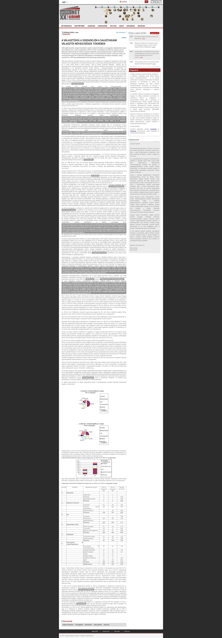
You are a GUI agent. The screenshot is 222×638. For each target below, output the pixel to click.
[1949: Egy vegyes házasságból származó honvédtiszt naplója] (127, 11)
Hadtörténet (79, 26)
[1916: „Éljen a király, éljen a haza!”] (106, 23)
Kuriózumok (102, 26)
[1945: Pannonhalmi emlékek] (124, 14)
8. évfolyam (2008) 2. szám (70, 32)
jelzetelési (153, 129)
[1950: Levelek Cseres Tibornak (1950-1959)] (127, 20)
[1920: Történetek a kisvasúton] (108, 14)
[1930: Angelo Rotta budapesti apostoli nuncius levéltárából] (115, 11)
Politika (113, 26)
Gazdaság (91, 26)
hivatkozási (133, 131)
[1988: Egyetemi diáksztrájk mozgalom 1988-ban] (151, 17)
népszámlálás (98, 625)
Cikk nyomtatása (120, 32)
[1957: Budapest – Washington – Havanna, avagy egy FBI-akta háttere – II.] (132, 11)
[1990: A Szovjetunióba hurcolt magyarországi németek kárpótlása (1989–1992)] (152, 11)
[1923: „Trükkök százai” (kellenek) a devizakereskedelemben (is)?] (110, 14)
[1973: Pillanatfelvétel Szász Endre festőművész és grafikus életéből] (142, 20)
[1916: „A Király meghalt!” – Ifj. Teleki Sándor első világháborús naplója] (106, 17)
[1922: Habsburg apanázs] (109, 11)
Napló (121, 26)
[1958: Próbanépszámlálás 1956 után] (132, 20)
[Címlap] (70, 13)
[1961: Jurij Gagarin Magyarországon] (134, 14)
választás (106, 625)
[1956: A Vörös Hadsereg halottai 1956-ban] (131, 14)
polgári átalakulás (68, 625)
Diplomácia (131, 26)
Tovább (143, 38)
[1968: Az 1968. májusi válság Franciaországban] (139, 17)
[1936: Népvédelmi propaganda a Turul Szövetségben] (118, 11)
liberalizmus (88, 625)
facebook (156, 1)
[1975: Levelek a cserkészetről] (143, 11)
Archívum (141, 26)
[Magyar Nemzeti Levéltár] (65, 3)
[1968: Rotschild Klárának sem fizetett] (139, 11)
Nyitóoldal (95, 631)
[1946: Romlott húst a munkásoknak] (125, 20)
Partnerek (117, 631)
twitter (152, 1)
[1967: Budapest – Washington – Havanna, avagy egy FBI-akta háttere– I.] (138, 14)
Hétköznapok (66, 26)
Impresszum (106, 631)
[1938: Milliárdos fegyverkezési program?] (120, 17)
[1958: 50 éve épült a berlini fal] (132, 17)
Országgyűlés (79, 625)
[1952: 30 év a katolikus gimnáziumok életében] (128, 17)
